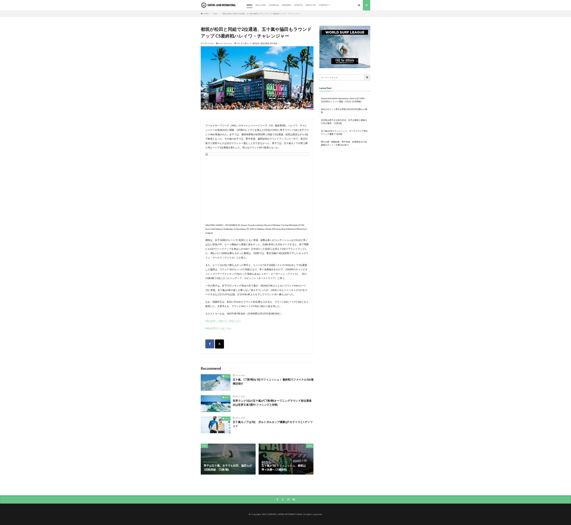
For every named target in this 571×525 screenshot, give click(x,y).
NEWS (249, 5)
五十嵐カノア (246, 43)
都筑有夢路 (264, 43)
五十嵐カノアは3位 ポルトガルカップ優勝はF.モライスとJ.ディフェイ (273, 424)
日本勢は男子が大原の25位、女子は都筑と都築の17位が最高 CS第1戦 (344, 121)
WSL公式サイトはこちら (218, 328)
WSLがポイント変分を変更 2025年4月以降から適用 (344, 111)
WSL (238, 43)
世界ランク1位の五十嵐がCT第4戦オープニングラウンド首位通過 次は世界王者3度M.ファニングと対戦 (272, 402)
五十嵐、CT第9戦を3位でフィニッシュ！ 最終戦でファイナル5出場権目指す (273, 381)
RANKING (286, 5)
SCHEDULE (274, 5)
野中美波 (273, 43)
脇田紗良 (256, 43)
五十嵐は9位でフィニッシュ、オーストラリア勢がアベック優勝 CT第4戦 (344, 132)
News (215, 13)
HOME (206, 13)
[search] (367, 77)
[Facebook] (209, 343)
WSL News (227, 43)
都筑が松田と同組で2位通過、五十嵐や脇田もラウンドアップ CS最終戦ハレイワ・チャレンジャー (261, 13)
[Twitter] (219, 344)
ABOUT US (311, 5)
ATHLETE (298, 5)
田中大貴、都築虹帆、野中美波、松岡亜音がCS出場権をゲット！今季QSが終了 (344, 143)
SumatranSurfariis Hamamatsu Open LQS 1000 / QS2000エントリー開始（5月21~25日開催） (343, 100)
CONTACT (323, 5)
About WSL (260, 5)
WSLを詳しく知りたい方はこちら (223, 320)
